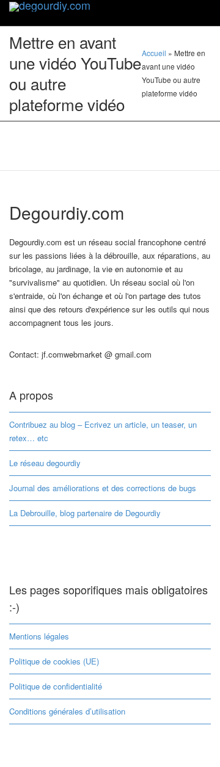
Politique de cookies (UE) (54, 661)
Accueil (154, 53)
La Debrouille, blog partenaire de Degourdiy (85, 513)
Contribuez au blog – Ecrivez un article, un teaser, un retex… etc (103, 431)
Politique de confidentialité (55, 686)
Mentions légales (39, 636)
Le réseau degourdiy (45, 463)
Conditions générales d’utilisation (67, 711)
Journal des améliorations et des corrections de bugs (102, 488)
